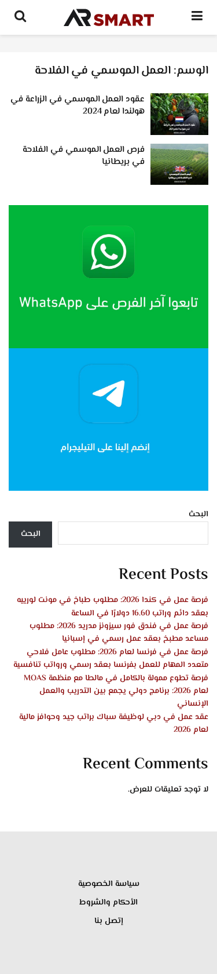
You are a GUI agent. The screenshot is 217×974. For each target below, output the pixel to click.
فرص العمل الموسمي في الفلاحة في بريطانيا (84, 156)
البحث (198, 514)
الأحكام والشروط (108, 902)
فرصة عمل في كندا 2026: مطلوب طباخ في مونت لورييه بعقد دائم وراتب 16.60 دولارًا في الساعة (112, 606)
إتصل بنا (108, 921)
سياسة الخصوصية (108, 884)
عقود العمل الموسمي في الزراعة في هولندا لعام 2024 (77, 105)
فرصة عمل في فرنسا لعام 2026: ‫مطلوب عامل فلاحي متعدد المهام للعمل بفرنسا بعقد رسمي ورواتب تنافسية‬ (110, 659)
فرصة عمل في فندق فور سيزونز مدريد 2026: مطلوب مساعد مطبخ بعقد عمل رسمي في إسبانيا (119, 632)
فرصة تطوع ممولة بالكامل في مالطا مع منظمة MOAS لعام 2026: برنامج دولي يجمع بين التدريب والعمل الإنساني (116, 691)
